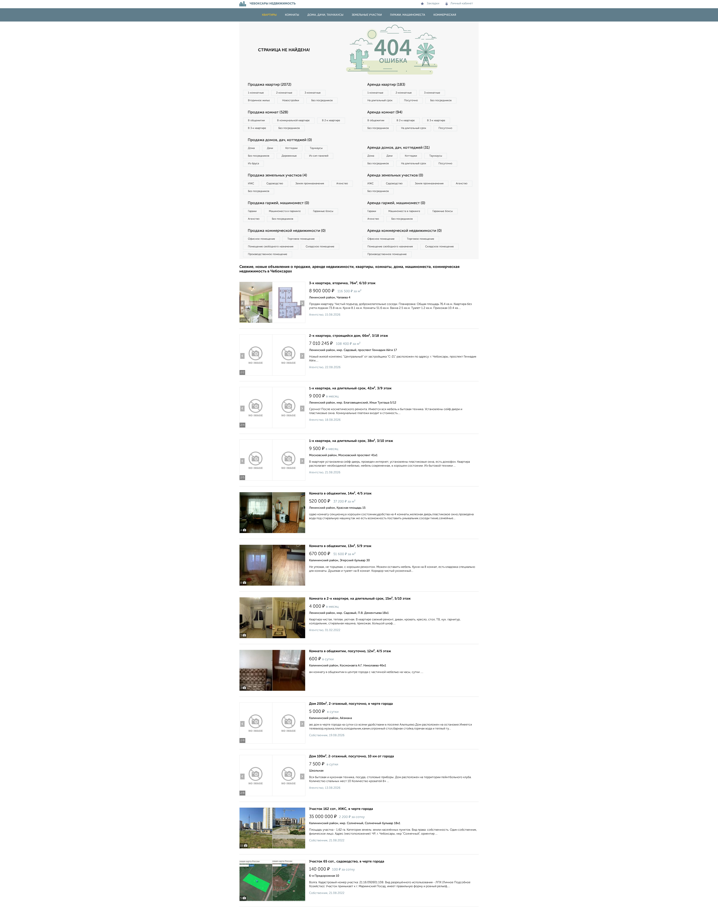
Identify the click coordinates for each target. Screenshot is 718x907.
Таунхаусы (316, 148)
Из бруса (253, 163)
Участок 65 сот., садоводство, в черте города (346, 861)
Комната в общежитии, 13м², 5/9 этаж (340, 546)
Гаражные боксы (323, 211)
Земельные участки (367, 14)
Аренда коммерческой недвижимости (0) (404, 231)
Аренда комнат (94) (384, 112)
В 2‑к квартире (331, 120)
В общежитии (256, 120)
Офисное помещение (261, 239)
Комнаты (292, 14)
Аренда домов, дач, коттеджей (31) (398, 148)
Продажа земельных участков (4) (277, 175)
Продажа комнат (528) (268, 112)
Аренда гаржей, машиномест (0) (396, 203)
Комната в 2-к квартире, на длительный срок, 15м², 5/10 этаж (360, 598)
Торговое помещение (301, 239)
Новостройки (290, 100)
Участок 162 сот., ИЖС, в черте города (341, 809)
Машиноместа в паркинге (285, 211)
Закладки (433, 3)
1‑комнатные (256, 92)
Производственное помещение (267, 254)
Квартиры (269, 14)
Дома (251, 148)
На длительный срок (379, 100)
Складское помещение (320, 246)
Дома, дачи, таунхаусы (325, 14)
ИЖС (251, 183)
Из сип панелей (318, 156)
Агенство (342, 183)
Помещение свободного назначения (270, 246)
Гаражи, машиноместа (407, 14)
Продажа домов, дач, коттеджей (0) (280, 140)
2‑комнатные (284, 92)
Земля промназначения (309, 183)
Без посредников (322, 100)
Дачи (270, 148)
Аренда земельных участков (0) (395, 175)
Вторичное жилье (259, 100)
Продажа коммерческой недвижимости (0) (287, 231)
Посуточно (411, 100)
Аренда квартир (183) (386, 85)
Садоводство (274, 183)
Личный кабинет (461, 3)
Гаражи (252, 211)
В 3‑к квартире (257, 128)
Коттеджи (291, 148)
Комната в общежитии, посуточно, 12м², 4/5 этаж (350, 651)
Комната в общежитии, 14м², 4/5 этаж (340, 493)
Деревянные (289, 156)
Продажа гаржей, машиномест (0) (278, 203)
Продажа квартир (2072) (269, 85)
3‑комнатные (313, 92)
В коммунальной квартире (293, 120)
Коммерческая (444, 14)
